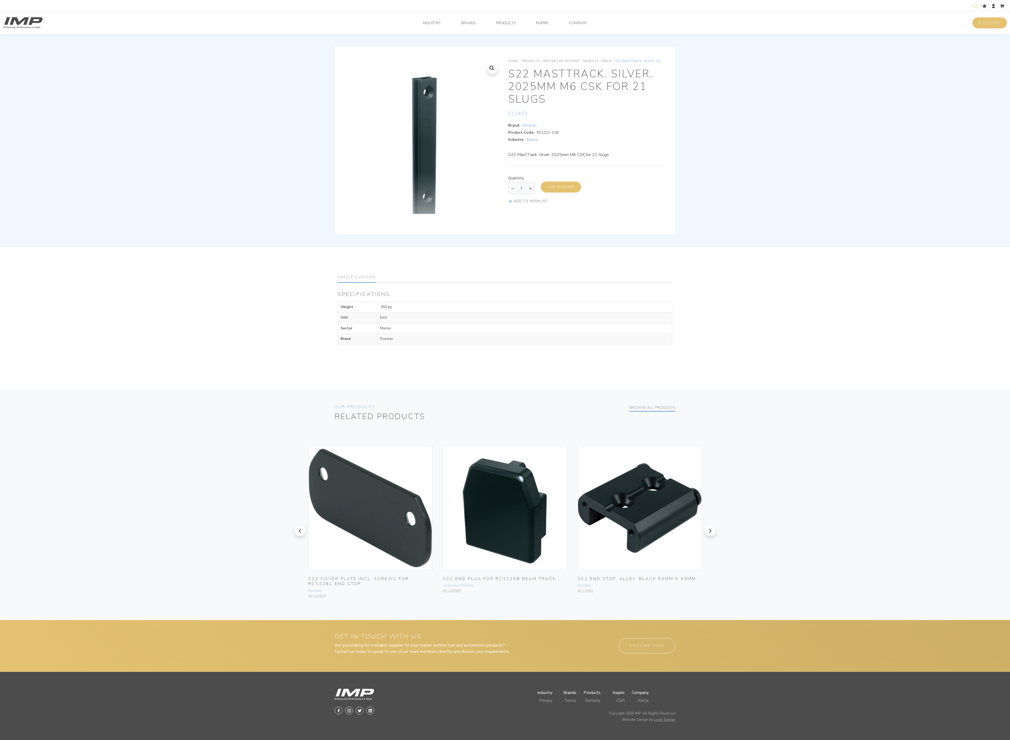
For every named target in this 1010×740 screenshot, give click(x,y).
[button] (492, 68)
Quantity (516, 178)
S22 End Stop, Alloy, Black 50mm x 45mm (637, 579)
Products (506, 23)
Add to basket (560, 186)
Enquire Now (647, 645)
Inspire (542, 23)
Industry (432, 23)
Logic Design (664, 719)
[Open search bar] (975, 5)
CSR (621, 700)
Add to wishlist (530, 201)
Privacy (545, 700)
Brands (468, 23)
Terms (570, 700)
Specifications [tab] (357, 277)
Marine (532, 139)
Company (578, 23)
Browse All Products (652, 407)
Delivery (592, 700)
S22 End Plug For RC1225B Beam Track (499, 579)
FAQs (643, 700)
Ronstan (530, 125)
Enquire (989, 22)
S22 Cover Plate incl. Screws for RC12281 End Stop (358, 581)
